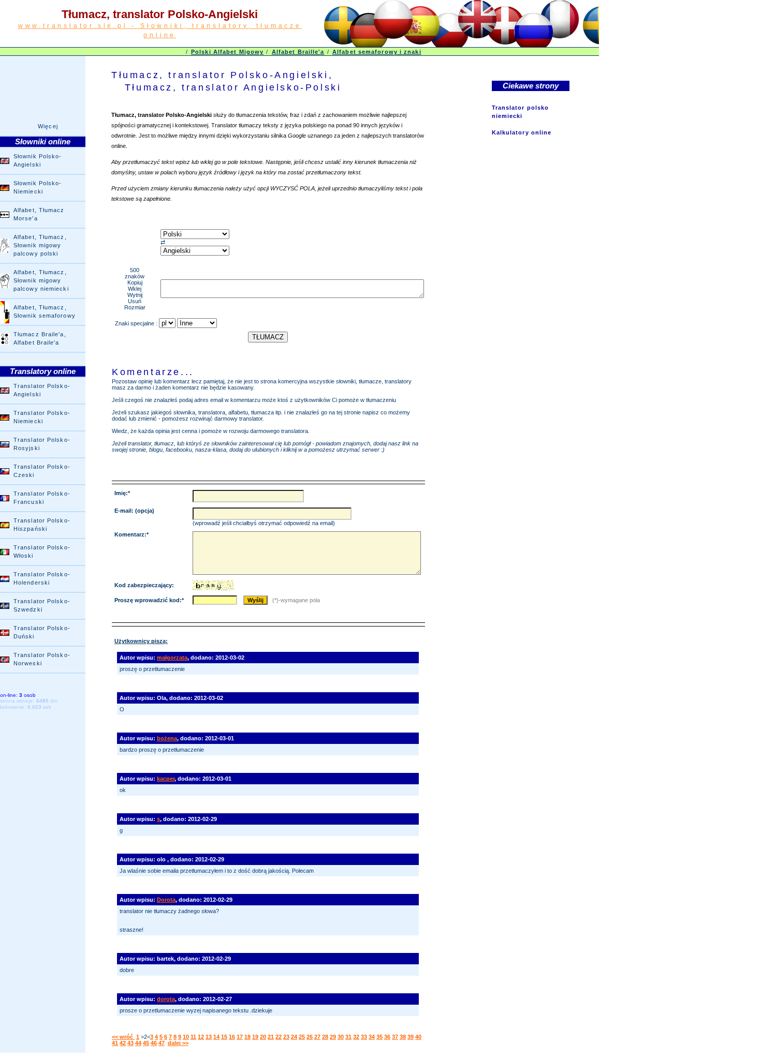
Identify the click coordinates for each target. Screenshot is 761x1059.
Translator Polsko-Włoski (41, 551)
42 (123, 1043)
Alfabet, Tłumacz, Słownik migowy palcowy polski (40, 245)
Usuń (134, 301)
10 (186, 1037)
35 (379, 1037)
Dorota (166, 900)
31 (348, 1037)
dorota (166, 999)
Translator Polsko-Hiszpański (41, 524)
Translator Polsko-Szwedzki (41, 605)
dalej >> (178, 1043)
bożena (167, 738)
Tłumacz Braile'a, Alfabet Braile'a (39, 338)
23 (286, 1037)
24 (294, 1037)
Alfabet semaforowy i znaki (376, 52)
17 (240, 1037)
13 (209, 1037)
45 (146, 1043)
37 (395, 1037)
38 (403, 1037)
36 (387, 1037)
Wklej (134, 289)
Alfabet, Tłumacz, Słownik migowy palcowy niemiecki (41, 280)
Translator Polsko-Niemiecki (41, 417)
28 (325, 1037)
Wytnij (134, 295)
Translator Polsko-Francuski (41, 497)
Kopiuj (134, 282)
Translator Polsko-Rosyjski (41, 444)
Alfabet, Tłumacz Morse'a (39, 214)
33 (364, 1037)
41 (115, 1043)
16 (232, 1037)
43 (130, 1043)
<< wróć (123, 1037)
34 (372, 1037)
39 (410, 1037)
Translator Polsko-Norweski (41, 659)
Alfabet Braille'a (298, 52)
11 (193, 1037)
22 (278, 1037)
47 (161, 1043)
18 (247, 1037)
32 (356, 1037)
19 (255, 1037)
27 (317, 1037)
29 (333, 1037)
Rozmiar (134, 307)
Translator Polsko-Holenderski (41, 578)
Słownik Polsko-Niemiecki (37, 187)
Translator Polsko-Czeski (41, 471)
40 (418, 1037)
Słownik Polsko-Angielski (37, 160)
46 (154, 1043)
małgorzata (172, 657)
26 (309, 1037)
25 (302, 1037)
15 (224, 1037)
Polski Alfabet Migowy (227, 52)
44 (138, 1043)
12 (201, 1037)
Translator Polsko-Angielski (41, 390)
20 (263, 1037)
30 (341, 1037)
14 (216, 1037)
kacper (165, 778)
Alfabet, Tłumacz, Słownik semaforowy (44, 311)
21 (271, 1037)
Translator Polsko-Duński (41, 632)
